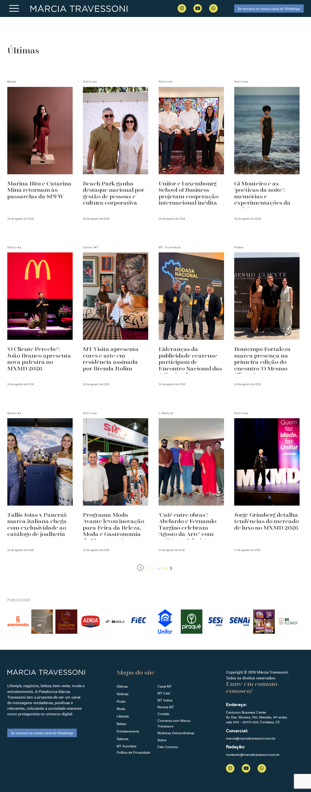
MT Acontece (126, 745)
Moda (121, 708)
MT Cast (163, 693)
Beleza (121, 723)
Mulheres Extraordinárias (175, 732)
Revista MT (165, 706)
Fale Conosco (167, 746)
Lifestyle (123, 716)
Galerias (123, 738)
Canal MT (164, 686)
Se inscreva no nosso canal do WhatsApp (269, 8)
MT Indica (164, 700)
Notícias (123, 693)
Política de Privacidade (133, 752)
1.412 (165, 568)
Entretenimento (128, 731)
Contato (163, 713)
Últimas (122, 686)
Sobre (161, 739)
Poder (121, 701)
